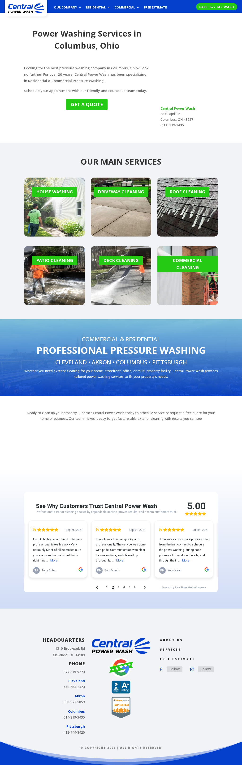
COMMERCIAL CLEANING (187, 264)
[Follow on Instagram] (192, 669)
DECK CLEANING (120, 260)
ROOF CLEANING (187, 192)
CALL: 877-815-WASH (216, 7)
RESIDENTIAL (142, 339)
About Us (171, 640)
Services (170, 650)
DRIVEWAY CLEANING (121, 192)
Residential (96, 7)
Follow (174, 669)
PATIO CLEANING (54, 260)
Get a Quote (87, 104)
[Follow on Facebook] (161, 669)
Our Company (65, 7)
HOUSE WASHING (54, 192)
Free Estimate (155, 7)
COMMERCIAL (100, 339)
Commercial (125, 7)
